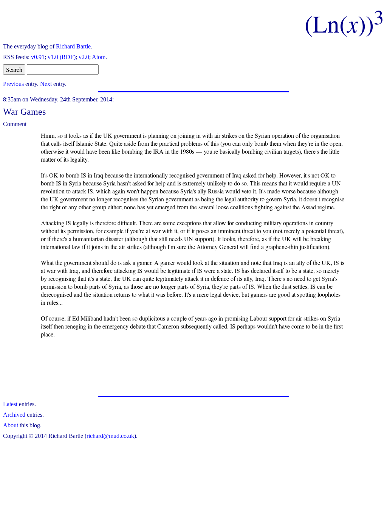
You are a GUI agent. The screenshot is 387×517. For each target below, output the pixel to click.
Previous (13, 84)
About (10, 425)
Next (46, 84)
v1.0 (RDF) (62, 57)
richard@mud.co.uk (110, 436)
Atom (98, 57)
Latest (10, 404)
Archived (14, 414)
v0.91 (38, 57)
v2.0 (84, 57)
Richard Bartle (73, 46)
